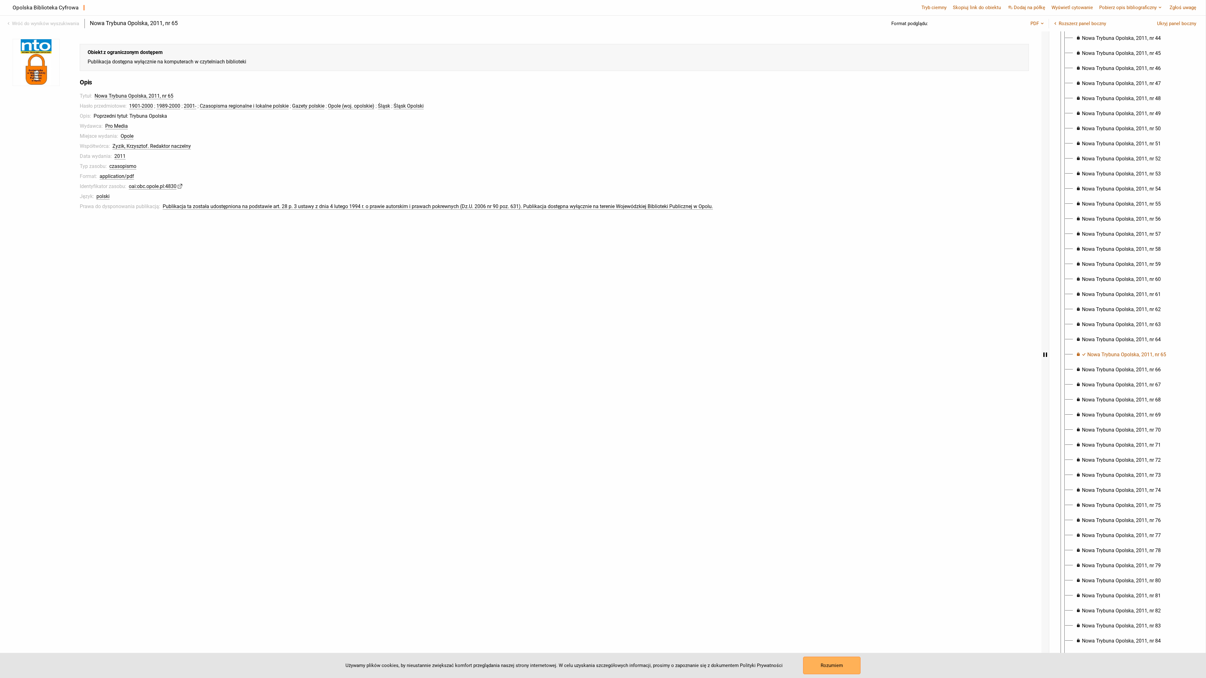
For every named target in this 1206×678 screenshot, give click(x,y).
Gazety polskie (308, 106)
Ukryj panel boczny (1176, 23)
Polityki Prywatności (761, 665)
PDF (1034, 23)
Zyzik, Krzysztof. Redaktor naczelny (151, 146)
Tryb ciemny (934, 7)
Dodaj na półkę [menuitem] (1029, 7)
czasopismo (122, 166)
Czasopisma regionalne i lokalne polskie (244, 106)
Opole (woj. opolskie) (351, 106)
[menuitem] (1118, 38)
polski (103, 196)
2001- (190, 106)
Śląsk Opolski (409, 106)
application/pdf (117, 176)
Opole (127, 136)
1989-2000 (168, 106)
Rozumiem (832, 665)
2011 (120, 156)
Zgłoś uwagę (1183, 7)
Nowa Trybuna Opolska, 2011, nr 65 (134, 96)
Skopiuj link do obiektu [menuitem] (977, 7)
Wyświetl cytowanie (1072, 7)
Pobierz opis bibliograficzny (1128, 7)
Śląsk (384, 106)
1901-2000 (141, 106)
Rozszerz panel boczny (1082, 23)
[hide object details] (1045, 354)
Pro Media (116, 126)
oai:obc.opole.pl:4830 (153, 186)
